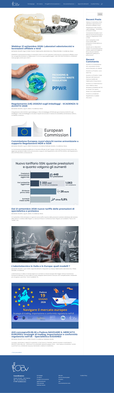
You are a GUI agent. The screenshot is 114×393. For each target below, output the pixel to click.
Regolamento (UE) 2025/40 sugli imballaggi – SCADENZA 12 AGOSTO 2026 (44, 104)
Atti (59, 381)
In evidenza (65, 51)
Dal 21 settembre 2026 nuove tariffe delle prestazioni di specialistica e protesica (42, 210)
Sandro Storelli (17, 51)
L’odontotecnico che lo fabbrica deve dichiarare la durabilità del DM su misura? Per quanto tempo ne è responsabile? (94, 87)
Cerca (100, 14)
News (71, 51)
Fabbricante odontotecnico (44, 51)
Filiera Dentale (57, 51)
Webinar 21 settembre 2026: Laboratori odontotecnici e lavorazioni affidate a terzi (42, 47)
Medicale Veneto (49, 339)
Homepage (31, 4)
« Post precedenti (16, 352)
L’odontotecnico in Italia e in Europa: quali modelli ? (40, 266)
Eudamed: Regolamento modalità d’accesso (92, 95)
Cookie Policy (95, 4)
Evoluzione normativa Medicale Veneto (43, 146)
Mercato (61, 375)
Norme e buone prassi (64, 377)
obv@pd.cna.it (22, 381)
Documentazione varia (64, 383)
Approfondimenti (83, 4)
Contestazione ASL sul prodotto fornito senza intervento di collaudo (94, 66)
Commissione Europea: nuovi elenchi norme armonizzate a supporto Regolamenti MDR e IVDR (44, 142)
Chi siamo (40, 4)
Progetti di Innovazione (52, 4)
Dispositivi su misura (48, 269)
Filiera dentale (40, 383)
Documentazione (68, 4)
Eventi (33, 51)
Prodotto (61, 379)
